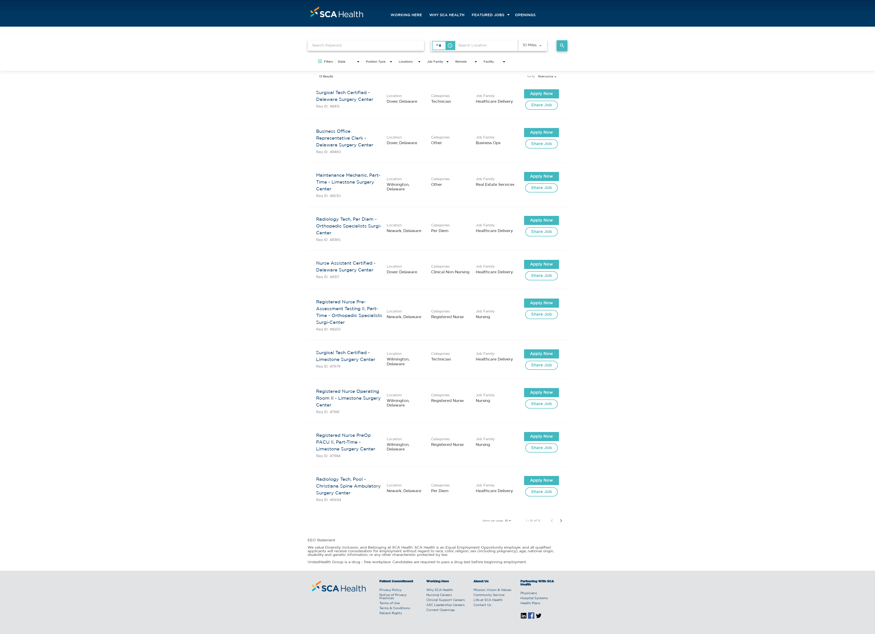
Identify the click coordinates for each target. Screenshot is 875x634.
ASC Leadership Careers (445, 605)
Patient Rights (390, 613)
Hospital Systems (534, 598)
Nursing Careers (439, 595)
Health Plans (530, 603)
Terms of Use (389, 603)
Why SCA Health (446, 15)
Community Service (489, 595)
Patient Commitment (396, 581)
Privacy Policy (390, 590)
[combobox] (365, 45)
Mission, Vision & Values (492, 590)
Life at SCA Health (488, 600)
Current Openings (440, 610)
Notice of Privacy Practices (393, 596)
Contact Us (482, 605)
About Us (481, 581)
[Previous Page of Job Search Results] (551, 520)
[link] (437, 99)
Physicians (528, 593)
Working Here (406, 15)
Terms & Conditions (394, 608)
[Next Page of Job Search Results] (561, 520)
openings (525, 15)
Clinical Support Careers (445, 600)
